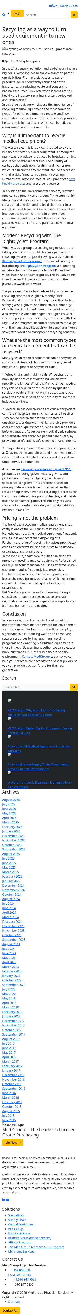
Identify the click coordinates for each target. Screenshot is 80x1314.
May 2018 (9, 998)
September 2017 (13, 1034)
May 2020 (9, 994)
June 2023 (9, 953)
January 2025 (11, 881)
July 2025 (8, 858)
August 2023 (11, 944)
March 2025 (10, 872)
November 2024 (13, 890)
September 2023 (13, 940)
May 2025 (9, 867)
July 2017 (8, 1043)
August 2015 (11, 1111)
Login (17, 13)
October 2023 (11, 935)
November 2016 (13, 1079)
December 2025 (13, 836)
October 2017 (11, 1030)
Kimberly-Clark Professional (21, 261)
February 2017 (12, 1066)
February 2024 (12, 921)
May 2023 (9, 958)
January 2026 (11, 831)
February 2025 (12, 876)
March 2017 (10, 1061)
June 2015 (9, 1120)
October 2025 (11, 845)
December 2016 (13, 1075)
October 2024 (11, 894)
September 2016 (13, 1088)
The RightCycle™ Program (38, 266)
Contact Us (10, 1310)
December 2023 (13, 926)
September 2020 (13, 985)
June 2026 (9, 809)
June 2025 (9, 863)
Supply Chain (17, 1220)
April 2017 (9, 1057)
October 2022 (11, 980)
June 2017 (9, 1048)
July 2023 (8, 949)
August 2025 (11, 854)
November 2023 (13, 931)
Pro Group (15, 1229)
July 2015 (8, 1116)
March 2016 (10, 1098)
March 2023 (10, 967)
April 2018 (9, 1003)
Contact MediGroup (36, 656)
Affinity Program (19, 1242)
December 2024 (13, 885)
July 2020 (8, 989)
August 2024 (11, 899)
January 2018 (11, 1016)
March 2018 (10, 1007)
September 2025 (13, 849)
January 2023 (11, 976)
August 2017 (11, 1039)
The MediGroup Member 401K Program (36, 1247)
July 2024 (8, 903)
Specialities (16, 1215)
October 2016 (11, 1084)
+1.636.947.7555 (66, 6)
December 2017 (13, 1021)
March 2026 (10, 822)
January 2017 (11, 1070)
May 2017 (9, 1052)
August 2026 (11, 800)
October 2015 (11, 1107)
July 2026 (8, 804)
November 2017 (13, 1025)
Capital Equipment (21, 1224)
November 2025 (13, 840)
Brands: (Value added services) (29, 1238)
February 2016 (12, 1102)
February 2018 (12, 1012)
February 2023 (12, 971)
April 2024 (9, 912)
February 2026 (12, 827)
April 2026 (9, 818)
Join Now (11, 1142)
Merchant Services (21, 1251)
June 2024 (9, 908)
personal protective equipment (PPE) (46, 469)
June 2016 (9, 1093)
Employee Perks (19, 1233)
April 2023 (9, 962)
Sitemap (14, 1302)
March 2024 (10, 917)
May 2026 (9, 813)
